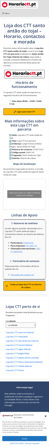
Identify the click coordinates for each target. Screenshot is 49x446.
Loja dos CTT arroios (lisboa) (19, 345)
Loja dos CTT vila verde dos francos (22, 341)
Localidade (11, 321)
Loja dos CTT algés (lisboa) (18, 349)
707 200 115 (31, 245)
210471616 (28, 242)
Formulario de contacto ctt (22, 274)
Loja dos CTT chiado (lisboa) (19, 366)
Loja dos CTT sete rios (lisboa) (20, 332)
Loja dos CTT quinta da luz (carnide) (22, 358)
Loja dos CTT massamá (16, 336)
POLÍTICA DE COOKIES (17, 443)
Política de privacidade (32, 443)
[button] (45, 416)
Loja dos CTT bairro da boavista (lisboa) (24, 362)
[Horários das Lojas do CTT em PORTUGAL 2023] (19, 5)
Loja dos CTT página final (17, 353)
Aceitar (24, 438)
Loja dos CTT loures (15, 370)
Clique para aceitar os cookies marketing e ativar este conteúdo (24, 194)
